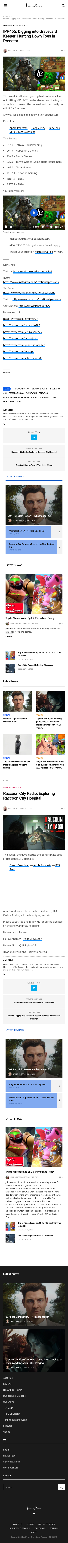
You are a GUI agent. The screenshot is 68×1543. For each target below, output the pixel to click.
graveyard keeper (39, 389)
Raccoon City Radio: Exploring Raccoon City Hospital (33, 452)
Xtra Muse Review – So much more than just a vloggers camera (16, 764)
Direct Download (19, 865)
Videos (6, 1431)
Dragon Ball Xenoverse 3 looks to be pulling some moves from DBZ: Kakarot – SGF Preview (50, 764)
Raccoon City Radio (12, 788)
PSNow (34, 397)
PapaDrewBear (32, 939)
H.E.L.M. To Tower (12, 1389)
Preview (39, 715)
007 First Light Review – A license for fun (29, 515)
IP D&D (9, 1407)
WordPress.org (10, 1467)
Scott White (18, 520)
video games (8, 401)
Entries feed (9, 1455)
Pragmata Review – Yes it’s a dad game (27, 531)
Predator (43, 393)
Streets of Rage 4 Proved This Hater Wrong (34, 465)
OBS (5, 393)
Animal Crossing (22, 389)
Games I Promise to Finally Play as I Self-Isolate (34, 1003)
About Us (8, 1377)
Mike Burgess (16, 623)
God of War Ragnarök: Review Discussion (35, 665)
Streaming (44, 397)
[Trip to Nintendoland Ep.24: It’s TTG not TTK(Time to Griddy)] (10, 655)
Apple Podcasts (42, 865)
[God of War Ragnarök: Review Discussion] (10, 668)
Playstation (31, 393)
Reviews (6, 715)
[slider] (20, 226)
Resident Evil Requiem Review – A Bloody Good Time (32, 545)
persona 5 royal (16, 393)
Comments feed (11, 1461)
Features (7, 1425)
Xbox (18, 401)
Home (5, 16)
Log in (6, 1449)
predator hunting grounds (16, 397)
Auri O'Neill (13, 51)
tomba (55, 397)
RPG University (12, 1413)
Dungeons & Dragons (14, 1395)
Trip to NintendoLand (16, 1419)
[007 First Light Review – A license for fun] (34, 505)
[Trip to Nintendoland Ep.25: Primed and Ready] (34, 594)
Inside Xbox (55, 389)
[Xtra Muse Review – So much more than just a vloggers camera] (17, 744)
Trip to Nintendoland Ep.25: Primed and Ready (30, 618)
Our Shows (8, 1401)
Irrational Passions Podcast (16, 25)
